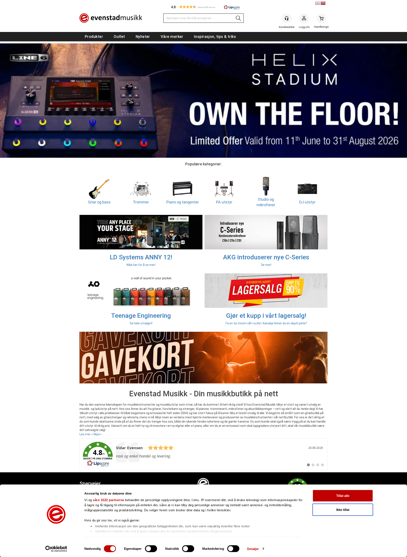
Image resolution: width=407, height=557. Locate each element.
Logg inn (304, 19)
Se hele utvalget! (141, 323)
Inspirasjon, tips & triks (215, 36)
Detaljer (253, 548)
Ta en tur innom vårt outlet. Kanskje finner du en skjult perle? (266, 323)
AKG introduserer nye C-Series (266, 257)
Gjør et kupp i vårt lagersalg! (266, 315)
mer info (100, 537)
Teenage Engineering (141, 315)
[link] (203, 454)
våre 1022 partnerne (108, 500)
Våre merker (172, 36)
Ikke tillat (342, 509)
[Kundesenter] (287, 18)
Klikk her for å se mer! (141, 265)
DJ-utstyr (307, 202)
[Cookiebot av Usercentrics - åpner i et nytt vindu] (56, 549)
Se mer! (266, 265)
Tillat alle (342, 496)
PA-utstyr (224, 202)
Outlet (119, 36)
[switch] (151, 548)
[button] (203, 7)
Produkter (94, 36)
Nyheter (143, 36)
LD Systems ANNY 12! (141, 257)
